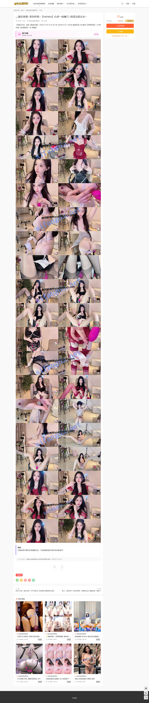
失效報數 (51, 4)
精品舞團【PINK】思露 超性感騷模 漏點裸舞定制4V (87, 637)
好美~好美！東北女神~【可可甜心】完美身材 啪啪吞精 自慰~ (35, 591)
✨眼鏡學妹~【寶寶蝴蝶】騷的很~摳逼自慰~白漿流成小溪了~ (58, 637)
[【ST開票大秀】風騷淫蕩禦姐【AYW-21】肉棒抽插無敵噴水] (29, 659)
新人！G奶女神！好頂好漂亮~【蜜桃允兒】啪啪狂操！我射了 (81, 591)
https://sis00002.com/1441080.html (38, 559)
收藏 (121, 31)
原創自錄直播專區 (39, 4)
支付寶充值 (70, 4)
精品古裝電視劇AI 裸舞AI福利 (85, 679)
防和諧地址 (82, 4)
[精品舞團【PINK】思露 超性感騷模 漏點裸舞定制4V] (87, 616)
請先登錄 (121, 26)
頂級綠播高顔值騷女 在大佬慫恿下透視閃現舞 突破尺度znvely (58, 679)
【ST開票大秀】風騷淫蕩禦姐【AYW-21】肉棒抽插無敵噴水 (28, 679)
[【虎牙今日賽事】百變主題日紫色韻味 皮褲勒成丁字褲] (29, 616)
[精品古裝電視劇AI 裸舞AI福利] (87, 659)
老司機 (21, 3)
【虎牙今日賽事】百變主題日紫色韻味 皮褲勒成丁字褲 (29, 637)
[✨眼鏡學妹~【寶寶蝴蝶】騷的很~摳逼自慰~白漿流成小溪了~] (58, 616)
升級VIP (129, 21)
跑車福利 (60, 4)
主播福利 (19, 575)
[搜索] (122, 3)
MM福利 (74, 698)
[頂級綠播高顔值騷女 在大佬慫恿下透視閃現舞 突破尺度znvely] (58, 659)
